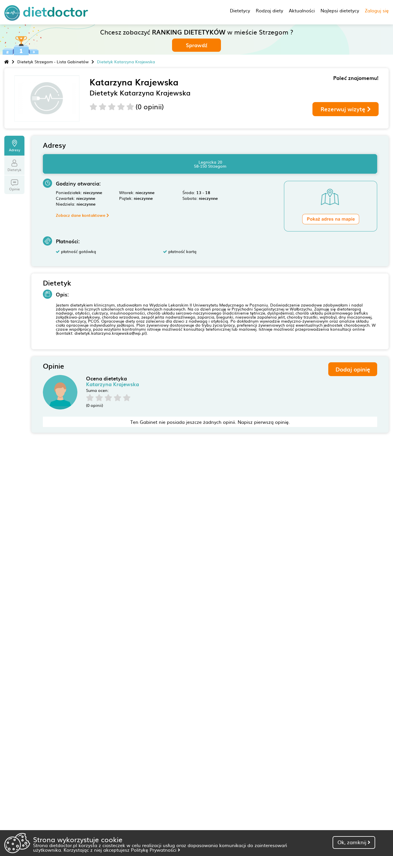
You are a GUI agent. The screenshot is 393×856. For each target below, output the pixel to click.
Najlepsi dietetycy (339, 10)
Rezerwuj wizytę (343, 108)
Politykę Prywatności (154, 849)
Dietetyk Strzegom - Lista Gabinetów (53, 62)
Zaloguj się (377, 10)
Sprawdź (196, 45)
